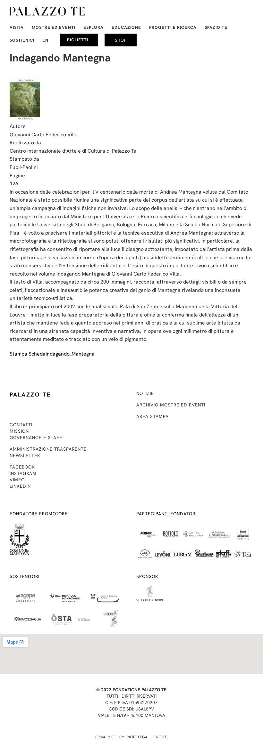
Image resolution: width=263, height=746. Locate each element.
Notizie (145, 393)
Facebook (22, 467)
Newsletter (25, 455)
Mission (19, 431)
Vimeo (17, 480)
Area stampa (152, 416)
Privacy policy (109, 737)
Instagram (23, 473)
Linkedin (20, 486)
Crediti (160, 737)
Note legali (138, 737)
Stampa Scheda (28, 353)
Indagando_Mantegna (70, 353)
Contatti (21, 425)
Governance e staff (36, 437)
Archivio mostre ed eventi (170, 405)
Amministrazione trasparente (48, 449)
